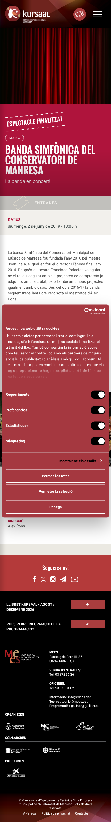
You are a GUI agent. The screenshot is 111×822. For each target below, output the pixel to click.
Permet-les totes (55, 476)
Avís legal (30, 813)
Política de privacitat (56, 813)
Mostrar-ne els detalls (77, 461)
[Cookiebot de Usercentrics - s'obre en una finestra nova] (82, 311)
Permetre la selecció (56, 491)
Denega (55, 507)
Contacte (81, 813)
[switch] (98, 410)
